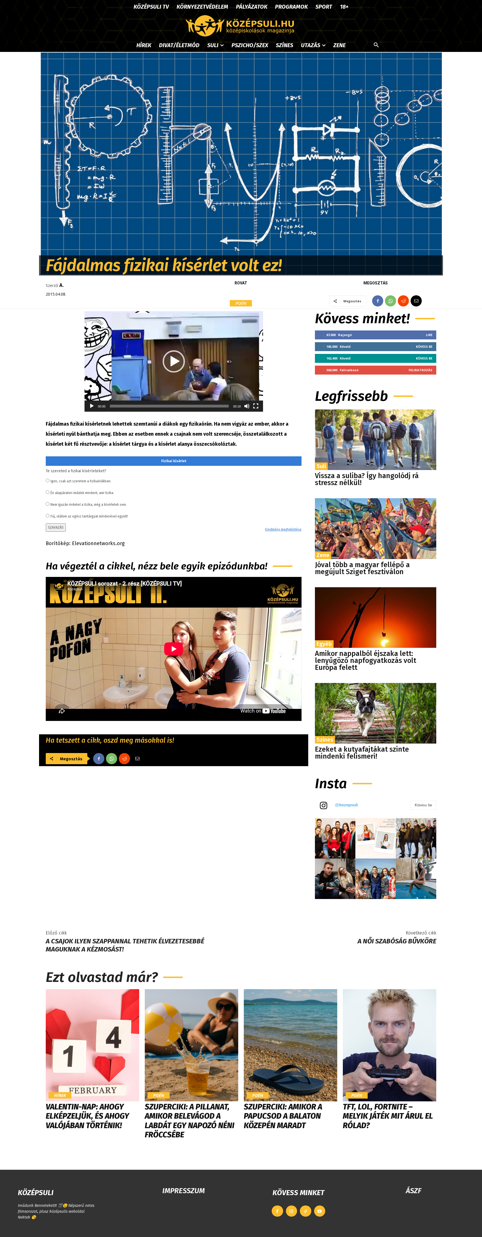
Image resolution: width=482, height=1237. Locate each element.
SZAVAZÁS (56, 527)
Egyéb (324, 644)
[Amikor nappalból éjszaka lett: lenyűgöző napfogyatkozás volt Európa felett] (375, 617)
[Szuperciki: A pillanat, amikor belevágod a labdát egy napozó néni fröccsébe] (191, 1045)
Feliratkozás (420, 370)
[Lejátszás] (92, 406)
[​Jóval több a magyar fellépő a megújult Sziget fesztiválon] (375, 528)
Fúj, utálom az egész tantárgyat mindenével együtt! (89, 516)
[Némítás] (247, 406)
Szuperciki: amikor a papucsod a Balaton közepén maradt (283, 1116)
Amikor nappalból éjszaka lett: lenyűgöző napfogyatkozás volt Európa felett (365, 660)
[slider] (169, 406)
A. (61, 285)
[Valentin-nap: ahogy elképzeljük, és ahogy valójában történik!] (92, 1045)
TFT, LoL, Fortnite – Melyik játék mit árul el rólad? (388, 1116)
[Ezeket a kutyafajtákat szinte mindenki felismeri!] (375, 713)
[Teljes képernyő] (256, 406)
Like (429, 335)
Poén (240, 303)
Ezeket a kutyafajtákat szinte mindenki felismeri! (362, 753)
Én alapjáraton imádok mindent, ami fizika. (82, 493)
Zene (323, 555)
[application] (174, 361)
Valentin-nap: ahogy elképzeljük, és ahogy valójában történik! (87, 1116)
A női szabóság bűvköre (397, 941)
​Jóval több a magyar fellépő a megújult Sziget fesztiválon (362, 568)
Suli (321, 466)
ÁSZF (413, 1190)
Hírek (60, 1095)
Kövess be (424, 346)
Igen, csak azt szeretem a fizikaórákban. (80, 481)
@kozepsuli (346, 804)
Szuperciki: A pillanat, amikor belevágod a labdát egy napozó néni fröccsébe (189, 1121)
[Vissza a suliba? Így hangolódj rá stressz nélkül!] (375, 439)
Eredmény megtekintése (283, 529)
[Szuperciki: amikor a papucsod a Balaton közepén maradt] (290, 1045)
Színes (325, 739)
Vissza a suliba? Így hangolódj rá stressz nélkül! (367, 479)
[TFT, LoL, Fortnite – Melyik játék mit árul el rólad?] (389, 1045)
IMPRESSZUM (183, 1190)
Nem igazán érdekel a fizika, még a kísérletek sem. (88, 505)
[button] (376, 45)
